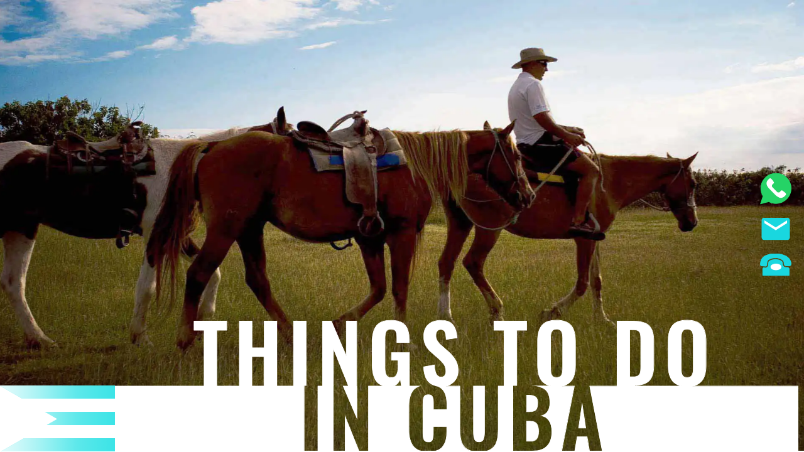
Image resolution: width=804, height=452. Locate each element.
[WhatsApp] (775, 190)
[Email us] (775, 231)
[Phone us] (775, 266)
